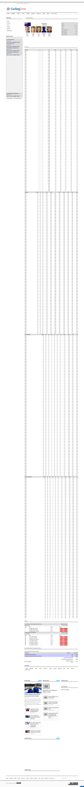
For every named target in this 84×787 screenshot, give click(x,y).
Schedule (8, 23)
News (44, 13)
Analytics (39, 13)
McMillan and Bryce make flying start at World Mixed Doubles (32, 695)
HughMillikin (49, 35)
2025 (25, 51)
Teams (23, 13)
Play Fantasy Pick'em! (17, 98)
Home (8, 13)
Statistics (8, 26)
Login (28, 3)
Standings (14, 42)
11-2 (52, 640)
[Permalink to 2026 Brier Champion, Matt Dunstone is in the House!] (45, 703)
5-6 (51, 629)
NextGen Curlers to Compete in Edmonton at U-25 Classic (35, 731)
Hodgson (31, 631)
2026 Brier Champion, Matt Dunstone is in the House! (53, 702)
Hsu (31, 640)
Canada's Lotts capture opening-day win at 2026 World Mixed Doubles (34, 710)
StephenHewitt (44, 35)
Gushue (31, 643)
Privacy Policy (75, 783)
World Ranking (9, 30)
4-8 (51, 636)
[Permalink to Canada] (27, 709)
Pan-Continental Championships (30, 632)
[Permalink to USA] (27, 723)
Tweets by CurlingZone (65, 689)
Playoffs (18, 42)
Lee (30, 644)
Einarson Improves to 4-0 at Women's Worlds (53, 697)
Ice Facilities (54, 13)
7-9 (51, 644)
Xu (30, 636)
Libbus (31, 628)
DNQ (29, 625)
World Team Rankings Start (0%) (67, 659)
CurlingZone (19, 783)
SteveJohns (39, 35)
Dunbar (31, 629)
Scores (27, 13)
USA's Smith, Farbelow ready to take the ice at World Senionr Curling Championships (35, 724)
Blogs (48, 13)
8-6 (52, 642)
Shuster (31, 639)
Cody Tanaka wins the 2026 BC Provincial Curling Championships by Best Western (53, 715)
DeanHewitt (27, 35)
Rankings (13, 13)
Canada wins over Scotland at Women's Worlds (50, 691)
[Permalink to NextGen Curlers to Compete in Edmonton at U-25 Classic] (27, 731)
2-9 (51, 639)
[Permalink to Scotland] (27, 716)
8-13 (52, 643)
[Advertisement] (14, 74)
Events (18, 13)
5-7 (51, 628)
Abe (31, 638)
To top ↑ (82, 786)
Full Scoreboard (10, 98)
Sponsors (8, 28)
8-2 (52, 631)
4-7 (51, 638)
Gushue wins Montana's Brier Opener (53, 708)
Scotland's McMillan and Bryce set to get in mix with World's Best (35, 717)
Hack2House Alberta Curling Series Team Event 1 (33, 624)
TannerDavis (33, 35)
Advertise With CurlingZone (73, 784)
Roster (8, 21)
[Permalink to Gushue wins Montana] (45, 708)
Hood (31, 642)
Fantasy (33, 13)
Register (25, 3)
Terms (71, 783)
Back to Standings (28, 661)
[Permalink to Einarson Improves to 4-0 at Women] (45, 697)
